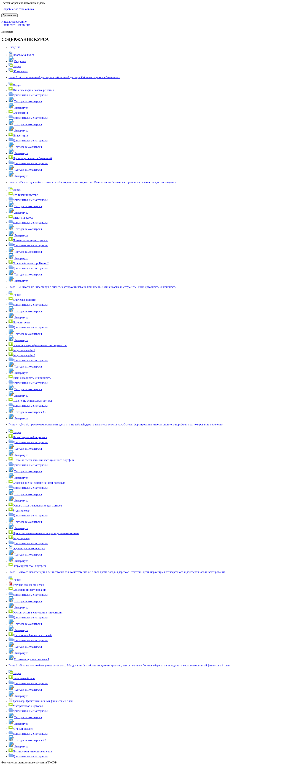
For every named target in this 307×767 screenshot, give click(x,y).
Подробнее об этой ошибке (17, 8)
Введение (14, 47)
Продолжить (9, 15)
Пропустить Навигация (15, 24)
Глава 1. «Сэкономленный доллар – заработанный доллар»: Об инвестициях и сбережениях (64, 77)
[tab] (153, 47)
